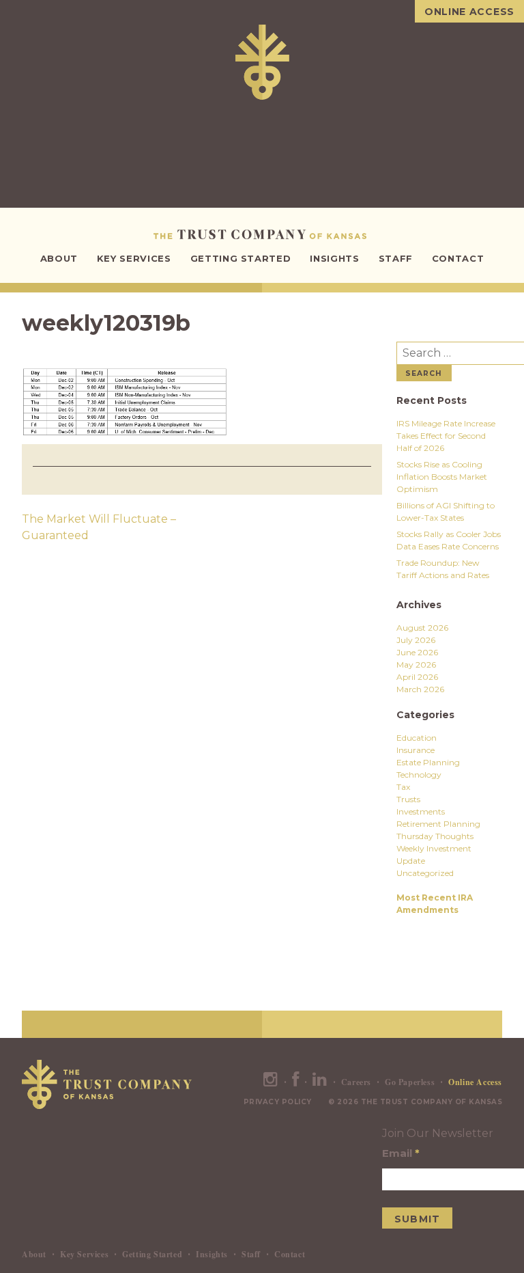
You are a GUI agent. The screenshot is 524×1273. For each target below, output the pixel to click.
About (59, 258)
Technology (418, 774)
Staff (396, 258)
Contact (458, 258)
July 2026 (415, 640)
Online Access (469, 11)
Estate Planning (428, 762)
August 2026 (422, 627)
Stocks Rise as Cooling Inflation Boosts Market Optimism (441, 476)
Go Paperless (410, 1082)
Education (416, 738)
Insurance (415, 750)
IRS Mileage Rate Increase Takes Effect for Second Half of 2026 (445, 435)
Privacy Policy (278, 1101)
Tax (403, 787)
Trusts (408, 799)
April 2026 (417, 677)
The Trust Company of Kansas (262, 234)
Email (401, 1153)
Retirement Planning (438, 824)
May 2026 (416, 664)
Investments (420, 811)
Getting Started (240, 258)
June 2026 (417, 652)
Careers (356, 1082)
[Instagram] (270, 1082)
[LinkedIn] (320, 1082)
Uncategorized (425, 873)
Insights (334, 258)
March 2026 (420, 689)
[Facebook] (296, 1082)
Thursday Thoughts (435, 836)
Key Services (134, 258)
